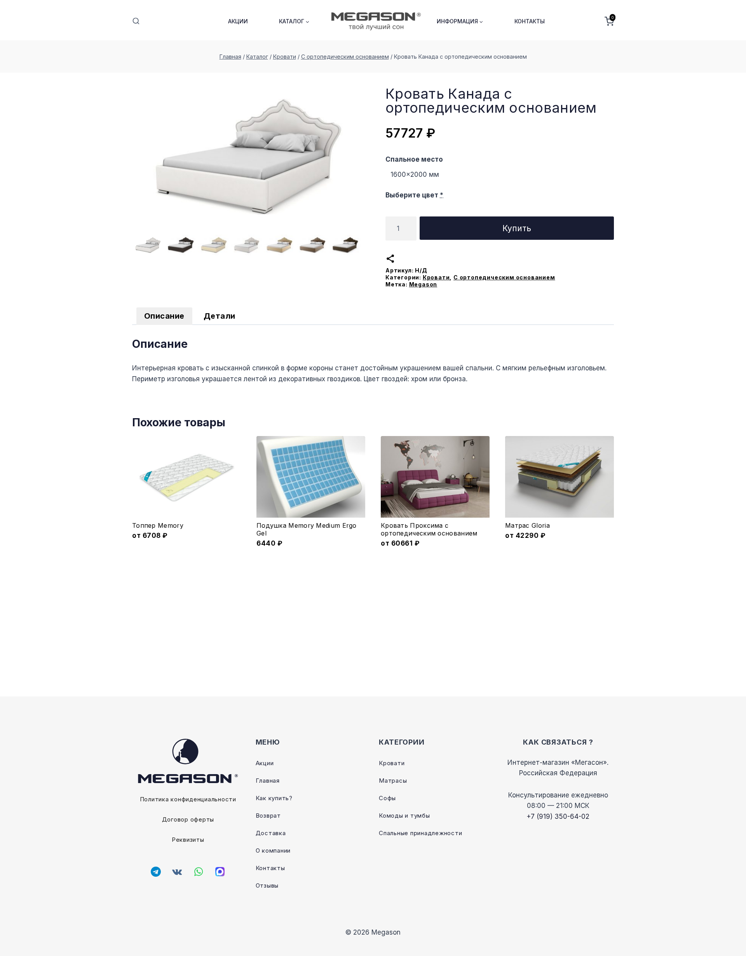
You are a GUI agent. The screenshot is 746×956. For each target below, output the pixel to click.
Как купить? (274, 798)
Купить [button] (311, 542)
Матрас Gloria (527, 525)
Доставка (271, 833)
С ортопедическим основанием (504, 277)
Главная (268, 780)
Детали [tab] (219, 316)
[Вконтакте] (177, 872)
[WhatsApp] (198, 872)
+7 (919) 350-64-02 (557, 816)
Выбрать (187, 542)
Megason (423, 284)
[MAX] (220, 872)
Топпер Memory (157, 525)
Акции (238, 21)
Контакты (529, 21)
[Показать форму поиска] (136, 21)
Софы (387, 798)
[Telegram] (156, 872)
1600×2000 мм (414, 174)
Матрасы (393, 780)
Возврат (268, 815)
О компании (273, 850)
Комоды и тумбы (404, 815)
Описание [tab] (164, 316)
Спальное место (414, 159)
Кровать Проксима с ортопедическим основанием (429, 529)
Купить (516, 228)
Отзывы (267, 885)
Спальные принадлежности (420, 833)
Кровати (436, 277)
